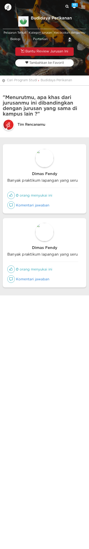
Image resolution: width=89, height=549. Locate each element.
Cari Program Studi (22, 80)
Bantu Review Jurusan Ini (46, 51)
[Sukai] (11, 195)
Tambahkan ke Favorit (46, 63)
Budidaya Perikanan (56, 80)
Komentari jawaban (32, 205)
